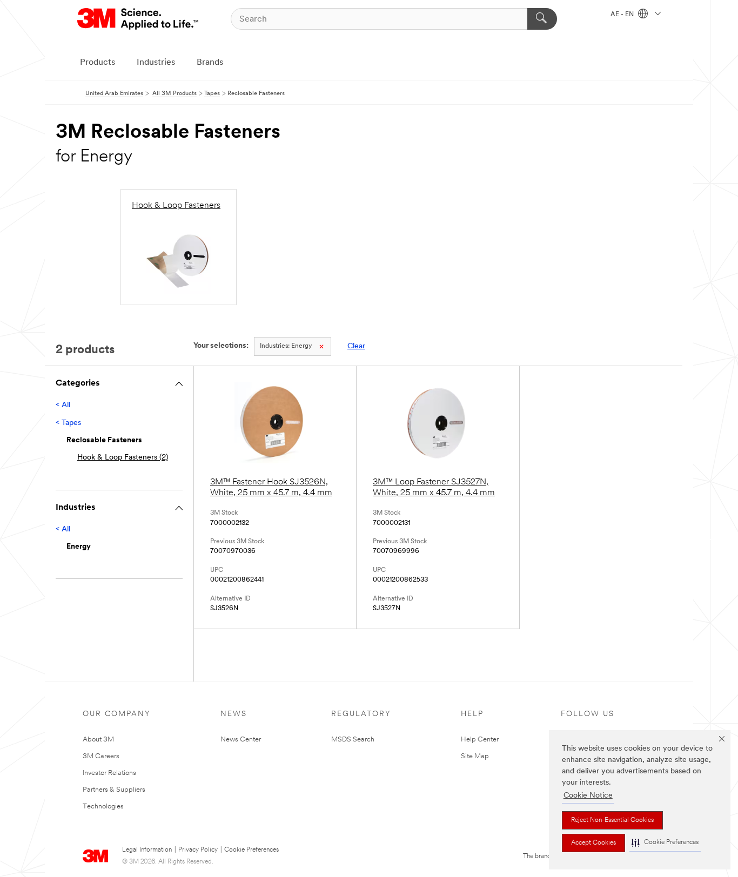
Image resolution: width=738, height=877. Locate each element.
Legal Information (147, 850)
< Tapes (68, 423)
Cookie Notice (588, 796)
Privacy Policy (198, 850)
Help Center (480, 739)
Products (97, 62)
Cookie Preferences (251, 850)
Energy (286, 346)
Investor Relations (109, 773)
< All (63, 405)
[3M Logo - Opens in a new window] (138, 19)
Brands (210, 62)
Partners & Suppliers (114, 789)
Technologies (103, 806)
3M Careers (101, 756)
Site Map (475, 756)
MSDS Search (352, 739)
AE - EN (622, 14)
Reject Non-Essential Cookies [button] (612, 820)
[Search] (542, 19)
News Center (240, 739)
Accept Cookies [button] (593, 843)
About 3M (98, 739)
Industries (156, 62)
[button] (665, 843)
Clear (356, 346)
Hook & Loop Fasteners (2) (122, 458)
